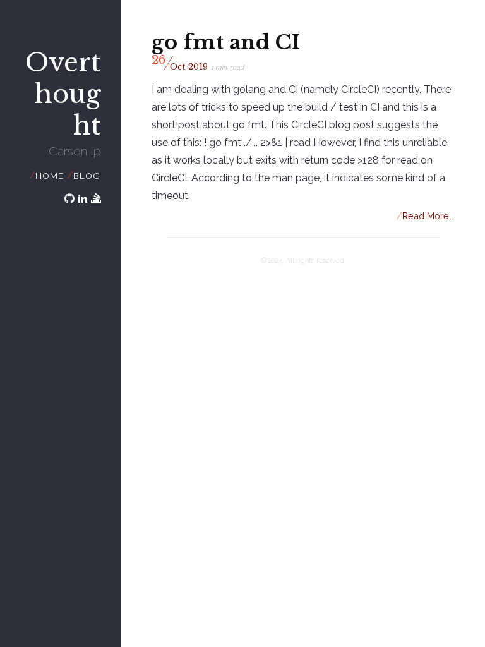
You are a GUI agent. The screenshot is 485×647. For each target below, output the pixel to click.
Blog (86, 176)
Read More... (426, 215)
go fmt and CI (226, 42)
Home (49, 176)
